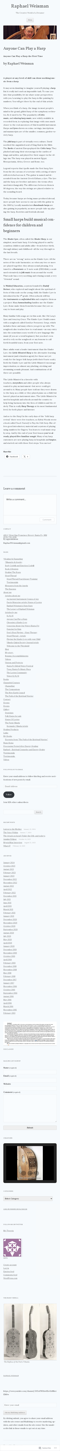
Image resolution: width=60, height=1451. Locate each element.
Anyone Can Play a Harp (17, 619)
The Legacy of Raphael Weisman (20, 609)
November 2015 (10, 1010)
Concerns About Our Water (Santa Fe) (23, 626)
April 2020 (7, 943)
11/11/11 (10, 616)
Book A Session (11, 569)
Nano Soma (8, 743)
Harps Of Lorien (12, 719)
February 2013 (9, 1013)
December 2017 (9, 980)
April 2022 (7, 889)
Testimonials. (9, 756)
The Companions (12, 689)
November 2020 (10, 923)
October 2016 (9, 990)
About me (7, 592)
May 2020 (7, 939)
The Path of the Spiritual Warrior (19, 696)
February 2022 (9, 893)
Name (9, 1068)
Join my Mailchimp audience (15, 1413)
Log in (6, 1268)
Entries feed (8, 1271)
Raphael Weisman (30, 6)
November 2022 (10, 883)
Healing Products (11, 729)
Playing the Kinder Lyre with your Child (23, 639)
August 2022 (8, 886)
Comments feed (10, 1275)
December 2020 (10, 919)
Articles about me (12, 596)
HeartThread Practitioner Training (22, 579)
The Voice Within (10, 832)
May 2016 (7, 1000)
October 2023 (9, 866)
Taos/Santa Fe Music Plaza (19, 669)
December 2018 (9, 966)
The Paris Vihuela (12, 723)
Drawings (9, 713)
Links (5, 733)
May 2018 (7, 973)
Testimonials (12, 582)
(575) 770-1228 (9, 537)
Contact (6, 699)
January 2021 (8, 916)
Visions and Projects (14, 662)
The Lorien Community (17, 672)
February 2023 (9, 872)
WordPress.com (10, 1278)
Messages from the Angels (16, 586)
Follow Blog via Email (13, 770)
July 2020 (7, 936)
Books (6, 679)
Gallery (6, 709)
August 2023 (8, 869)
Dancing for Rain (14, 629)
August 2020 (8, 933)
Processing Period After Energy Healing (20, 746)
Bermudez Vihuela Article (17, 726)
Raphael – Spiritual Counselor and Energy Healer (24, 749)
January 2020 (9, 946)
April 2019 (7, 959)
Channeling (10, 686)
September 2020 (10, 929)
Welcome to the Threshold (18, 646)
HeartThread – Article (16, 636)
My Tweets (8, 1230)
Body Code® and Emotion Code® (19, 565)
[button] (23, 1173)
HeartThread (10, 575)
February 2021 (9, 913)
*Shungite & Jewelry (13, 562)
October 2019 (9, 956)
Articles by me (11, 612)
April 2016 (7, 1003)
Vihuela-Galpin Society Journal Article (23, 642)
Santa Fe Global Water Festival (20, 666)
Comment (47, 519)
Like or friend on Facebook (15, 1209)
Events (6, 703)
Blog (7, 649)
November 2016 (10, 986)
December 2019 (10, 949)
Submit (30, 1128)
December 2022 (10, 879)
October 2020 (9, 926)
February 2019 (9, 963)
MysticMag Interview (12, 842)
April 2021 (7, 906)
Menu (30, 20)
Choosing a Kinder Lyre (17, 622)
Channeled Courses (11, 683)
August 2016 (8, 996)
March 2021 (8, 909)
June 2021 (7, 903)
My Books (7, 736)
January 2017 (8, 983)
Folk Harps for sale (13, 716)
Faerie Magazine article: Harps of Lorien (24, 602)
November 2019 (10, 953)
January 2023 (8, 876)
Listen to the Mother (12, 829)
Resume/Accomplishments (16, 656)
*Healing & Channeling (13, 559)
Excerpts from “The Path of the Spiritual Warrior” (26, 739)
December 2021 (9, 896)
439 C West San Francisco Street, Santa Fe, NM (25, 535)
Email (9, 1076)
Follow (9, 794)
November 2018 (10, 969)
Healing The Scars (13, 572)
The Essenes (10, 589)
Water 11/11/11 (13, 676)
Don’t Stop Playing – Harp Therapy (22, 632)
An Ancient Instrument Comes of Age (23, 599)
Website (7, 1084)
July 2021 (7, 899)
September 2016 (10, 993)
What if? (7, 846)
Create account (10, 1265)
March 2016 (8, 1006)
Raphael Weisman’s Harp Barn (20, 606)
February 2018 (9, 976)
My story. (9, 652)
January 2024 (9, 862)
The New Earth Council (15, 693)
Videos (8, 659)
